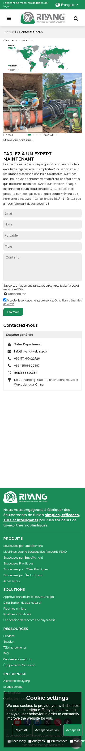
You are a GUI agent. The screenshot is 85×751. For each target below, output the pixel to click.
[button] (29, 135)
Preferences (59, 741)
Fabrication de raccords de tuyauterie (29, 620)
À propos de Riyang (16, 681)
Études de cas (12, 686)
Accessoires (17, 294)
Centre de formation (17, 659)
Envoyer (13, 312)
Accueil (10, 32)
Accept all (73, 730)
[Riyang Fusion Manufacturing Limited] (42, 18)
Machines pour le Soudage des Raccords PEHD (35, 551)
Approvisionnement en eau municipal (29, 596)
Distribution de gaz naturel (22, 602)
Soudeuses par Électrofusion (23, 575)
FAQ (6, 653)
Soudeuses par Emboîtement (23, 545)
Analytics (38, 741)
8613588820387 (25, 372)
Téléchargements (15, 647)
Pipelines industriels (17, 614)
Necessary (18, 741)
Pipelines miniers (14, 608)
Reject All (21, 730)
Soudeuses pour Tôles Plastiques (25, 569)
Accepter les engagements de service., (42, 302)
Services (9, 636)
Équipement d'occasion (19, 665)
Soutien (8, 641)
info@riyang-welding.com (31, 351)
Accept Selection (47, 730)
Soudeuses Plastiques (18, 563)
